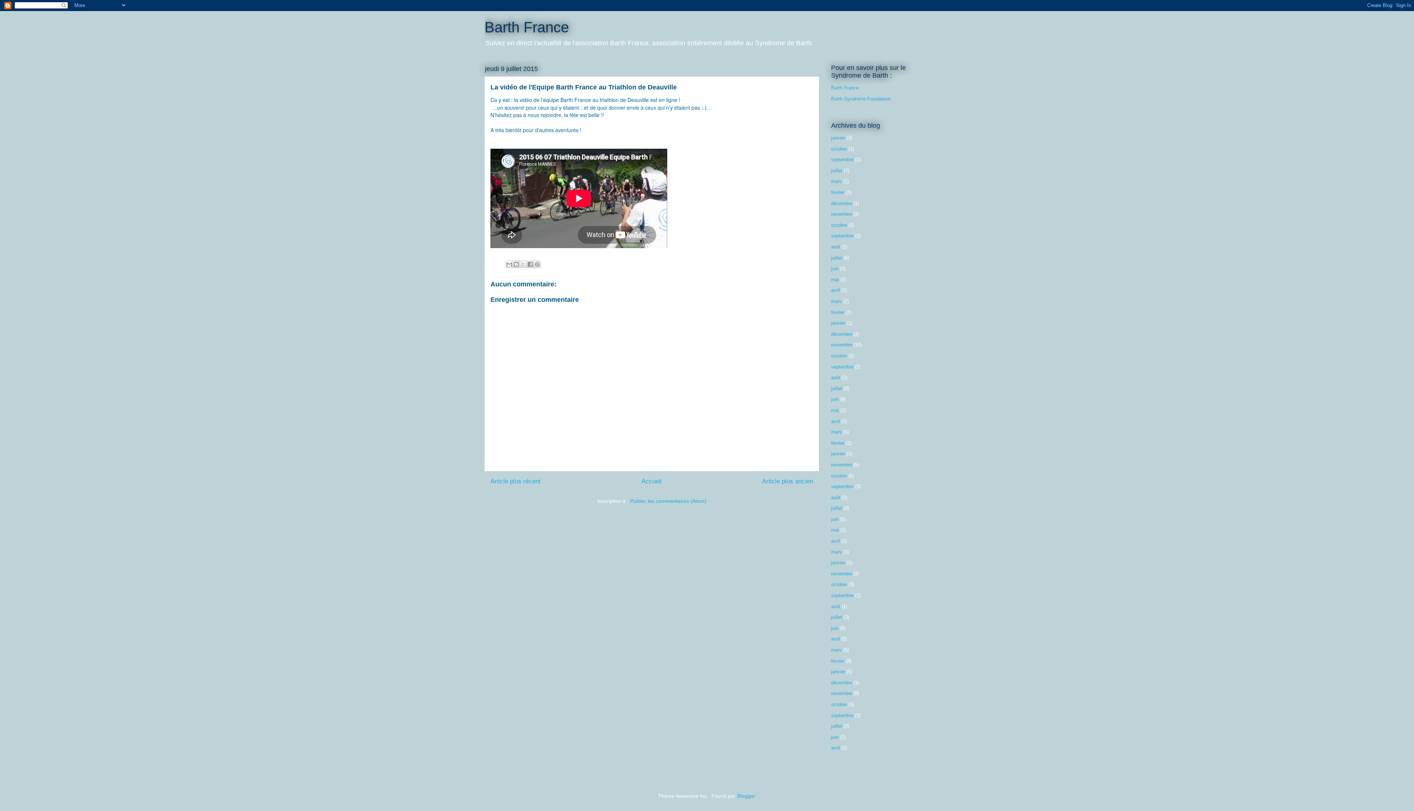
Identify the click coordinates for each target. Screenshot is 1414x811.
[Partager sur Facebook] (530, 264)
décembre (841, 203)
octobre (839, 149)
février (837, 192)
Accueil (651, 481)
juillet (836, 170)
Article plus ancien (787, 481)
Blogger (746, 796)
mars (836, 181)
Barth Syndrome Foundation (861, 99)
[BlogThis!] (516, 264)
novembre (841, 214)
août (835, 247)
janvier (838, 138)
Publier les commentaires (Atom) (668, 501)
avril (835, 290)
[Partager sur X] (523, 264)
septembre (842, 159)
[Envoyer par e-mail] (509, 264)
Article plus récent (515, 481)
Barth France (527, 27)
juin (834, 268)
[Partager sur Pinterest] (537, 264)
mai (835, 279)
